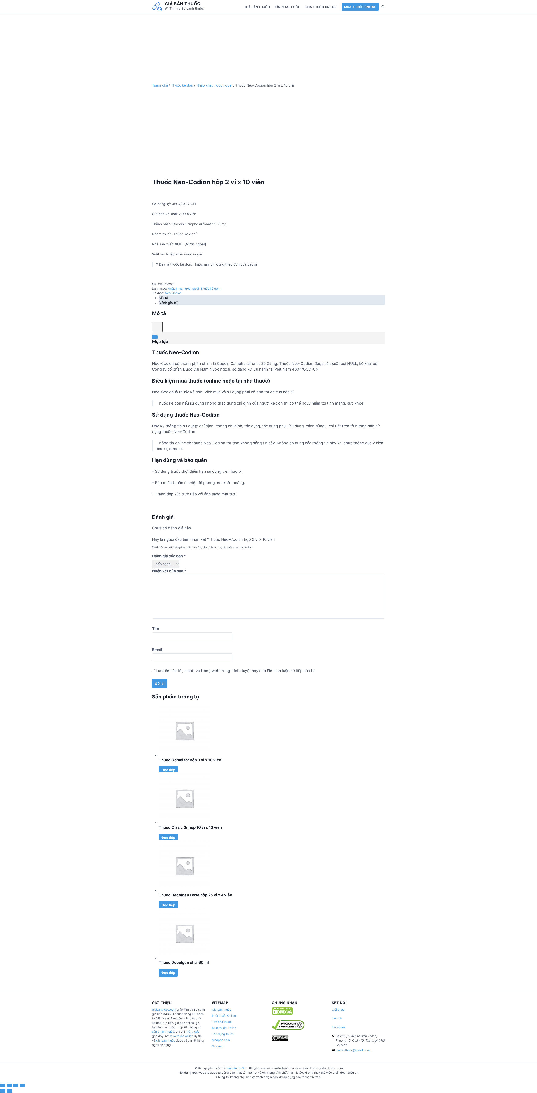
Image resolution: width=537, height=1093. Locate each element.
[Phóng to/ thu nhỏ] (22, 1085)
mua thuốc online (181, 1036)
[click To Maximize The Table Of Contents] (157, 327)
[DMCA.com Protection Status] (282, 1013)
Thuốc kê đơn (182, 85)
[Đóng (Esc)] (2, 1085)
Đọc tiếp (168, 770)
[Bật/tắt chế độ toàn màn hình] (15, 1085)
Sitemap (217, 1046)
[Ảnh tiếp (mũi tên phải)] (9, 1091)
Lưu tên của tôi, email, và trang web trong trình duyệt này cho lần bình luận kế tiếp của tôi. (236, 670)
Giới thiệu (338, 1009)
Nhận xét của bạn (169, 571)
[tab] (272, 297)
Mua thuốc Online (360, 7)
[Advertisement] (268, 43)
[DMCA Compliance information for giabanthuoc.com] (288, 1028)
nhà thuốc (192, 1031)
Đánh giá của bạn (169, 556)
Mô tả (163, 298)
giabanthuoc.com (164, 1009)
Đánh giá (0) (169, 303)
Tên (155, 628)
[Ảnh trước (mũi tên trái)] (2, 1091)
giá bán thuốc (165, 1040)
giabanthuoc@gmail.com (353, 1050)
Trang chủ (160, 85)
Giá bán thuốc (183, 3)
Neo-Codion (173, 293)
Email (157, 649)
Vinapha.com (221, 1040)
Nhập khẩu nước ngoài (214, 85)
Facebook (338, 1027)
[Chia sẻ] (9, 1085)
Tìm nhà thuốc (287, 7)
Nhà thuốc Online (321, 7)
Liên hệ (337, 1018)
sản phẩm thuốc (163, 1031)
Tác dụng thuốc (223, 1034)
